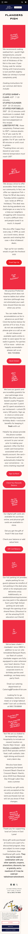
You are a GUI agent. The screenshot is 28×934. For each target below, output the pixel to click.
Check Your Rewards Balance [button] (14, 484)
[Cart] (25, 2)
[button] (14, 7)
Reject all (10, 926)
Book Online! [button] (14, 361)
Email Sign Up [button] (14, 262)
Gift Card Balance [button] (14, 549)
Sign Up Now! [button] (14, 474)
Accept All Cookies (10, 930)
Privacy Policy (6, 919)
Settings (10, 922)
